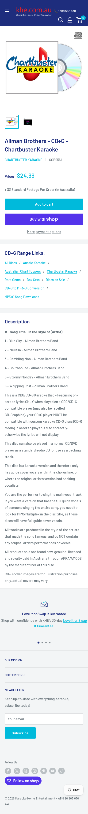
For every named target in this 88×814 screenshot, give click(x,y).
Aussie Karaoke (34, 263)
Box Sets (33, 280)
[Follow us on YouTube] (52, 771)
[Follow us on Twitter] (17, 771)
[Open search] (60, 19)
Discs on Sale (55, 280)
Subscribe (20, 733)
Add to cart (44, 204)
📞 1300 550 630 (65, 11)
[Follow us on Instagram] (34, 771)
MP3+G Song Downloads (22, 297)
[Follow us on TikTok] (61, 771)
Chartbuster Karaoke (23, 160)
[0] (79, 20)
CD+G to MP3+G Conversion (24, 288)
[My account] (70, 19)
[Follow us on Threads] (26, 771)
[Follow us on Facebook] (8, 771)
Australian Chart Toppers (23, 271)
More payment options (44, 231)
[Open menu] (7, 11)
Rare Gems (13, 280)
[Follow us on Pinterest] (43, 771)
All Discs (11, 263)
